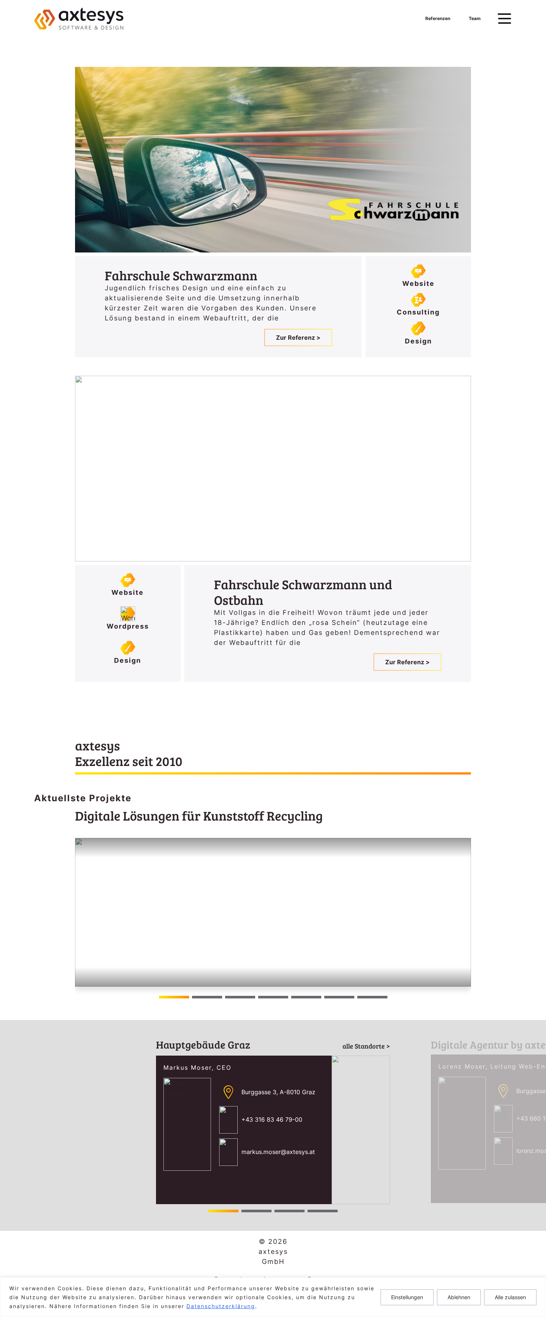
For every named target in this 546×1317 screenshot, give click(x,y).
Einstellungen (407, 1297)
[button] (462, 912)
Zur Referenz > (298, 337)
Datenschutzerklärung (220, 1306)
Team (475, 18)
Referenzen (437, 18)
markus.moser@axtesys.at (278, 1151)
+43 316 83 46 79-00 (271, 1119)
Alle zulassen (510, 1297)
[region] (273, 1297)
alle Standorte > (366, 1045)
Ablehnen (459, 1297)
